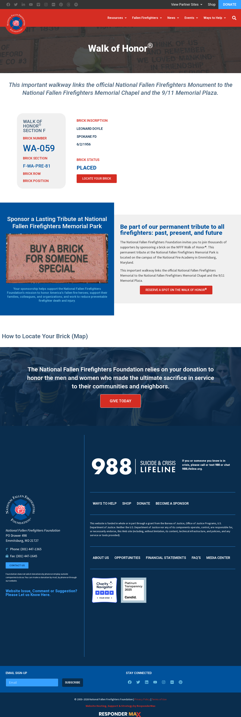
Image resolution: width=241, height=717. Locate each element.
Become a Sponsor (172, 503)
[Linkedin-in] (23, 4)
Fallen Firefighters (145, 18)
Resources (115, 18)
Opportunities (127, 558)
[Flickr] (53, 4)
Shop (212, 4)
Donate (229, 4)
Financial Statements (166, 558)
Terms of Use (159, 699)
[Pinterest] (61, 4)
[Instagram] (46, 4)
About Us (101, 558)
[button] (234, 18)
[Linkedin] (146, 682)
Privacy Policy (142, 699)
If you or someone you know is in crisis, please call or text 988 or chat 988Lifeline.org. (206, 465)
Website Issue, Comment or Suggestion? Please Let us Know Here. (41, 593)
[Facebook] (8, 4)
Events (189, 18)
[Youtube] (31, 4)
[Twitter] (16, 4)
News (171, 18)
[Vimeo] (38, 4)
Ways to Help (213, 18)
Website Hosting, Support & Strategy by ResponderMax (120, 706)
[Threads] (68, 4)
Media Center (218, 558)
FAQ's (196, 558)
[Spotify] (76, 4)
